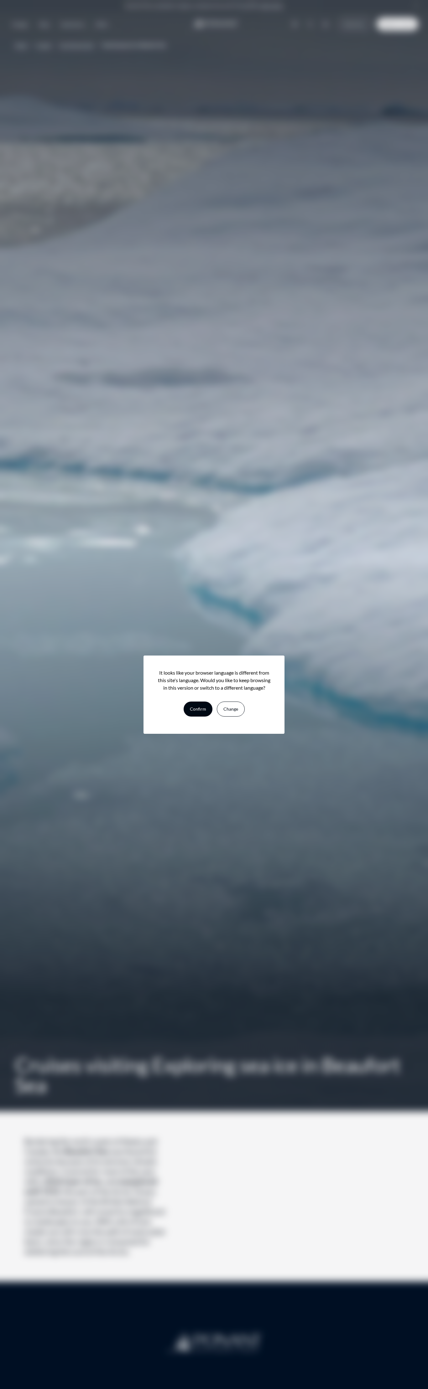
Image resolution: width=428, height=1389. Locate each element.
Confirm (198, 709)
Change (230, 709)
